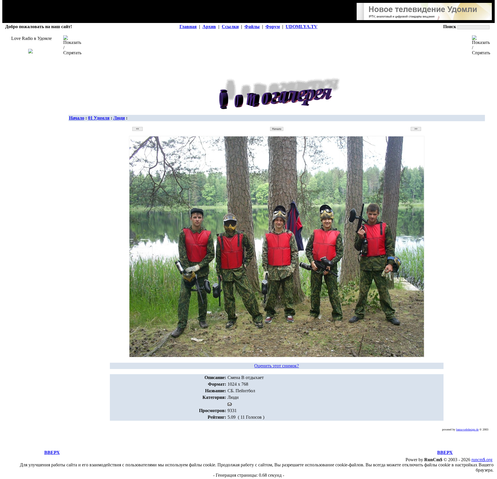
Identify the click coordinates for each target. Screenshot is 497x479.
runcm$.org (481, 459)
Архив (209, 26)
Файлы (252, 26)
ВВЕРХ (52, 452)
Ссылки (230, 26)
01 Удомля (99, 117)
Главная (188, 26)
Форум (272, 26)
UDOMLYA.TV (302, 26)
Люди (119, 117)
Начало (76, 117)
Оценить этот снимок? (276, 365)
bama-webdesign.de (467, 429)
